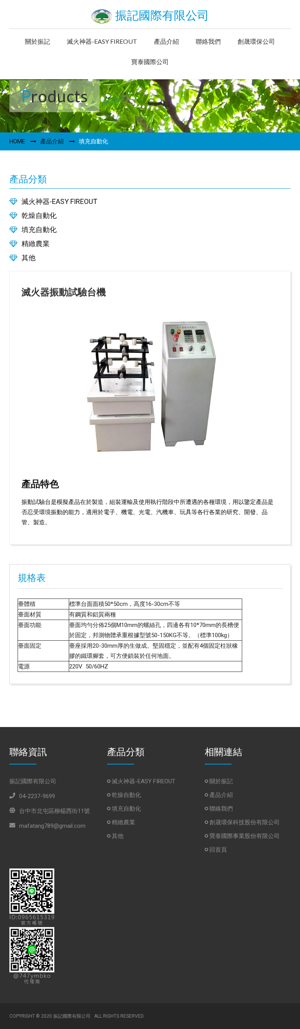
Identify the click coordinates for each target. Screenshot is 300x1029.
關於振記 (37, 41)
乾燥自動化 (39, 215)
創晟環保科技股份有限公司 (244, 822)
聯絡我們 (208, 41)
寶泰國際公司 (150, 61)
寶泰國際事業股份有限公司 (244, 836)
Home (17, 141)
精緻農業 (35, 243)
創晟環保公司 (256, 41)
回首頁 (217, 849)
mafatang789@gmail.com (52, 825)
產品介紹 (166, 41)
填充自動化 (39, 229)
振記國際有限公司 (160, 15)
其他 (28, 258)
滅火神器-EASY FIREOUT (102, 41)
